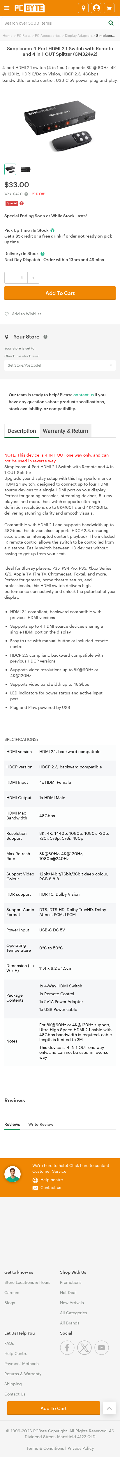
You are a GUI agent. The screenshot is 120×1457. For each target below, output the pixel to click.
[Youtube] (102, 1353)
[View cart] (109, 8)
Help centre (51, 1179)
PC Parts (24, 35)
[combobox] (60, 22)
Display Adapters (79, 35)
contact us (83, 394)
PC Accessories (48, 35)
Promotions (71, 1282)
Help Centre (15, 1353)
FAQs (9, 1343)
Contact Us (15, 1393)
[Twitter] (85, 1353)
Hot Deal (68, 1292)
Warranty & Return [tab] (65, 430)
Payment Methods (21, 1363)
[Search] (110, 23)
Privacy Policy (81, 1448)
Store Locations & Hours (27, 1282)
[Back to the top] (109, 1408)
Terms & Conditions (45, 1448)
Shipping (13, 1383)
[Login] (96, 8)
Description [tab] (22, 430)
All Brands (70, 1322)
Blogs (9, 1302)
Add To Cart (60, 293)
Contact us (50, 1187)
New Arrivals (72, 1302)
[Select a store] (83, 8)
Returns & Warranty (22, 1373)
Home (8, 35)
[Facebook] (68, 1353)
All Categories (73, 1312)
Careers (11, 1292)
